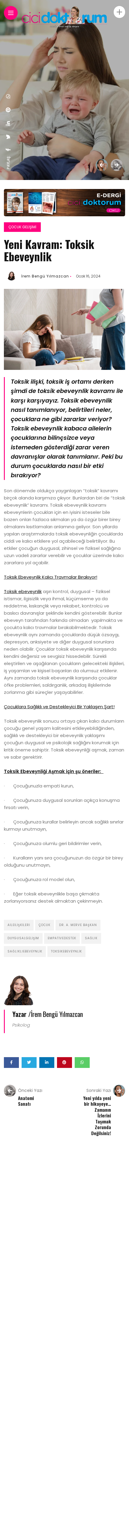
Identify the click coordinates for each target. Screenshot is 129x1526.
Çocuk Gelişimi (22, 226)
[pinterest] (8, 109)
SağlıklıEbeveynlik (25, 951)
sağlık (91, 938)
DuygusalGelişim (23, 938)
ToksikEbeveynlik (66, 951)
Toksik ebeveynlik (23, 591)
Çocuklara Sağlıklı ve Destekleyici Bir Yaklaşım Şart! (59, 706)
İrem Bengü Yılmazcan (45, 276)
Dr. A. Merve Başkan (78, 925)
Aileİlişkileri (19, 925)
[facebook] (8, 149)
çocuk (44, 925)
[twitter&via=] (8, 136)
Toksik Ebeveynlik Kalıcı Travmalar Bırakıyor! (50, 577)
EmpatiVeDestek (62, 938)
